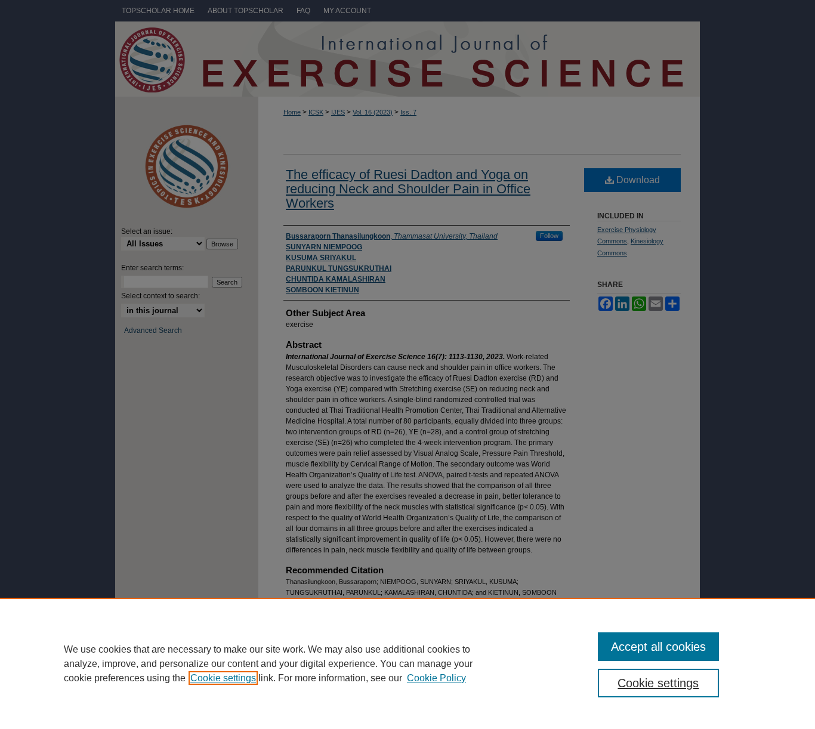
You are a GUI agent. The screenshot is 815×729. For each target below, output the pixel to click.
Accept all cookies (658, 646)
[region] (407, 663)
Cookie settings (223, 678)
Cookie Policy (436, 678)
